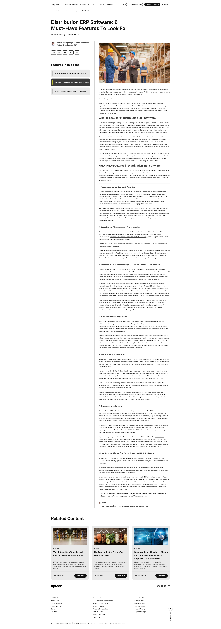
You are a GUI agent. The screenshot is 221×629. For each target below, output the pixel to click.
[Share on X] (65, 52)
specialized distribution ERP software (156, 132)
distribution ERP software (107, 484)
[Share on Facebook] (59, 52)
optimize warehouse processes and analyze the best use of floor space (143, 244)
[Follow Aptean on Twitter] (162, 586)
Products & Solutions (79, 4)
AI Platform (67, 4)
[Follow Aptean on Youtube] (169, 586)
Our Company (100, 4)
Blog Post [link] (85, 11)
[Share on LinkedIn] (71, 52)
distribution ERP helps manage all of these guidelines (116, 307)
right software (111, 99)
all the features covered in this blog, (133, 484)
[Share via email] (77, 52)
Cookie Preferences (80, 623)
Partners (110, 4)
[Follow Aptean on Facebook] (158, 586)
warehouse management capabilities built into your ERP (128, 237)
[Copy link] (53, 52)
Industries (91, 4)
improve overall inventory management (147, 218)
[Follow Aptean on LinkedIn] (165, 586)
